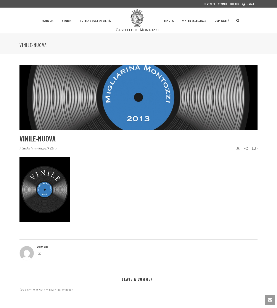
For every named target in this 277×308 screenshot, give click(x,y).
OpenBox (26, 148)
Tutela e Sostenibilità (95, 21)
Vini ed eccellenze (194, 21)
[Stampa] (238, 148)
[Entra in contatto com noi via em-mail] (39, 254)
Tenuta (169, 21)
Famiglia (47, 21)
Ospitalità (222, 21)
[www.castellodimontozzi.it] (137, 21)
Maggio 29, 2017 (46, 148)
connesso (38, 289)
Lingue (250, 4)
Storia (66, 21)
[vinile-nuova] (138, 97)
